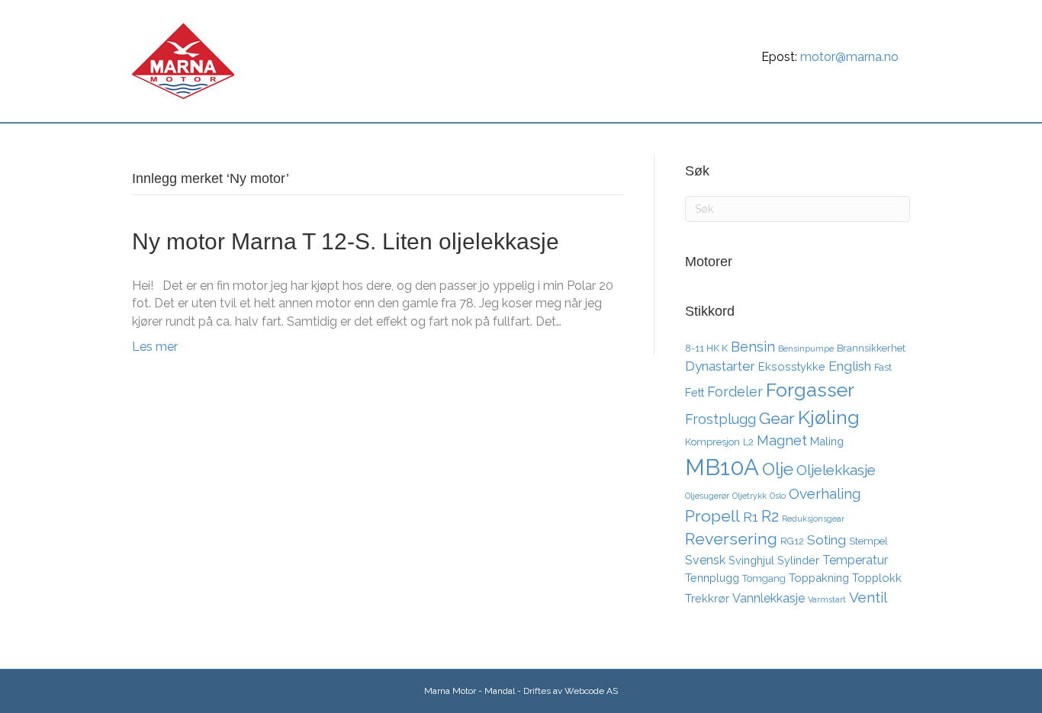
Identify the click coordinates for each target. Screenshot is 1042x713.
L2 (748, 442)
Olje (777, 468)
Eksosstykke (791, 366)
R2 (770, 516)
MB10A (722, 467)
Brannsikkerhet (871, 348)
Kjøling (829, 417)
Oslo (778, 495)
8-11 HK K (706, 348)
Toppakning (819, 577)
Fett (694, 392)
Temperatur (855, 560)
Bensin (753, 347)
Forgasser (810, 389)
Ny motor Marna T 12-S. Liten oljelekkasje (345, 241)
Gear (777, 418)
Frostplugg (720, 419)
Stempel (868, 541)
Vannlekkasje (768, 598)
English (849, 366)
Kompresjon (712, 442)
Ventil (868, 597)
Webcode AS (591, 691)
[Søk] (896, 140)
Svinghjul (751, 560)
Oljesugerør (707, 495)
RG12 (792, 541)
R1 (750, 517)
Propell (712, 515)
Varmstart (827, 599)
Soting (826, 540)
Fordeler (735, 392)
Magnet (782, 440)
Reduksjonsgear (813, 518)
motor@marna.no (849, 57)
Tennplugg (712, 577)
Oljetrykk (749, 495)
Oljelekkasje (836, 469)
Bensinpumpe (806, 348)
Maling (827, 441)
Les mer (155, 346)
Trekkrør (707, 598)
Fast (883, 367)
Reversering (731, 538)
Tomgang (764, 578)
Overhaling (824, 493)
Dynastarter (720, 366)
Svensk (705, 560)
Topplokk (877, 577)
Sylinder (798, 560)
